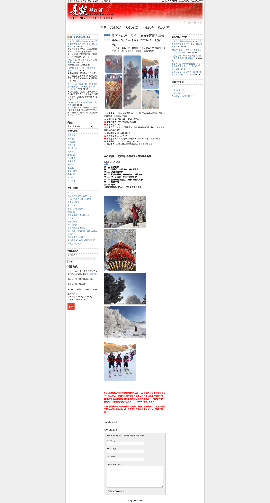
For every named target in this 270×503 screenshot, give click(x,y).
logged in (123, 436)
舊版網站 (163, 27)
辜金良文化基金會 (75, 209)
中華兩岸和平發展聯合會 (78, 215)
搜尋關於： (72, 255)
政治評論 (71, 155)
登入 (174, 86)
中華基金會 (72, 221)
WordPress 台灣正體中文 (183, 96)
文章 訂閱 (178, 89)
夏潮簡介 (116, 27)
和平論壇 (71, 142)
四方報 (70, 218)
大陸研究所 (72, 148)
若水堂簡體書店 (74, 243)
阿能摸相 (71, 181)
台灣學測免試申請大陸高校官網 (81, 240)
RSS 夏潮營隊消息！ (81, 37)
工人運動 (71, 151)
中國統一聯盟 (73, 202)
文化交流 (71, 161)
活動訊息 (71, 168)
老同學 (70, 177)
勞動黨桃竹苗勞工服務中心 (79, 196)
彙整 (69, 126)
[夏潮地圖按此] (90, 274)
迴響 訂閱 (178, 93)
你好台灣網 (72, 225)
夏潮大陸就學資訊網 (76, 228)
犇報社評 (71, 174)
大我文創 (71, 205)
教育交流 (71, 158)
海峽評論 (71, 212)
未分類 (70, 164)
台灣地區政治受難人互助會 (79, 199)
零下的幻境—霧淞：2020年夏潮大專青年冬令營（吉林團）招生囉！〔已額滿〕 (83, 86)
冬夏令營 (132, 27)
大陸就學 (147, 27)
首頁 (103, 27)
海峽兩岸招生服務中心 (77, 237)
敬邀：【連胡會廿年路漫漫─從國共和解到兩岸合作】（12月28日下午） (187, 66)
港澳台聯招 (72, 171)
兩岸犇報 (71, 135)
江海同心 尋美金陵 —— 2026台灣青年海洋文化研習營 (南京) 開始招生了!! (83, 44)
